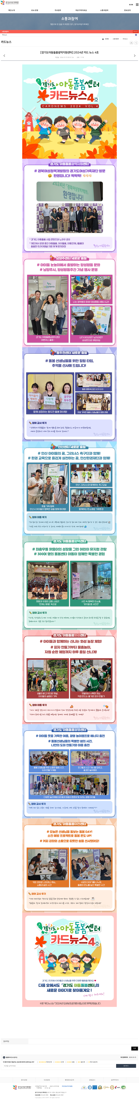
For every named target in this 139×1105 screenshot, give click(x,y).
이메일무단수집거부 (41, 1086)
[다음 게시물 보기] (134, 56)
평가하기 (126, 1066)
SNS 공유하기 (136, 43)
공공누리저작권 (54, 1086)
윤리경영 (24, 1080)
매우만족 (49, 1062)
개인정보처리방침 (67, 1086)
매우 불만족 (93, 1062)
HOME (107, 39)
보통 (73, 1062)
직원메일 (39, 1088)
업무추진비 (115, 1080)
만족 (62, 1062)
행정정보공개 (69, 1080)
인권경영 (47, 1080)
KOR (131, 4)
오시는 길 (47, 1088)
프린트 (131, 43)
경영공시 (92, 1080)
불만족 (82, 1062)
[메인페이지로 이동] (9, 3)
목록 (134, 1048)
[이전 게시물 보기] (4, 56)
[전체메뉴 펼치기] (137, 4)
